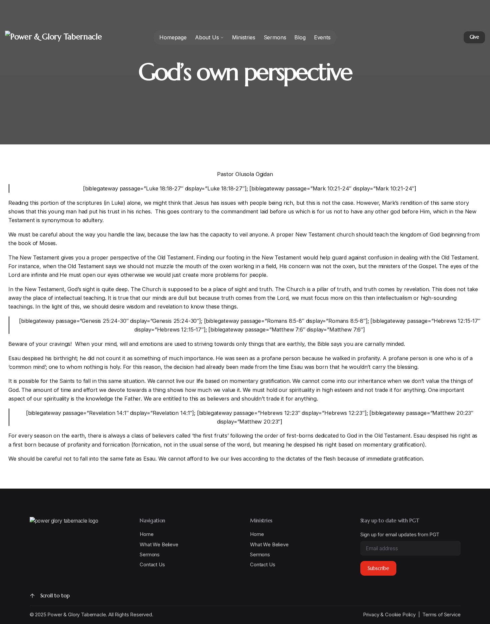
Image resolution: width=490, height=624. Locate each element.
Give (474, 37)
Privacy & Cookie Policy (389, 615)
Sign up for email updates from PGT (399, 534)
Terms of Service (441, 615)
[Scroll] (32, 596)
